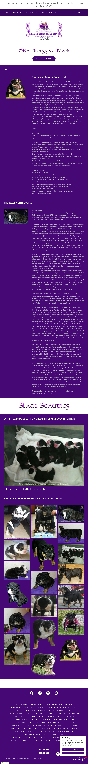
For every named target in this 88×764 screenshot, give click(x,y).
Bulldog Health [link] (18, 725)
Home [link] (6, 12)
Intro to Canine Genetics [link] (65, 728)
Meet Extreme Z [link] (33, 722)
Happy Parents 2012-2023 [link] (25, 716)
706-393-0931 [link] (44, 753)
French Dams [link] (19, 722)
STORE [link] (43, 743)
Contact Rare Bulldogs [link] (32, 704)
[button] (19, 13)
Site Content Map (44, 59)
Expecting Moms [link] (23, 710)
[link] (82, 12)
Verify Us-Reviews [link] (39, 707)
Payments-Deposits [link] (35, 713)
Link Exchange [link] (55, 707)
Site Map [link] (69, 704)
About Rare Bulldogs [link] (54, 704)
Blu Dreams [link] (47, 734)
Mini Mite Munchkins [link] (67, 725)
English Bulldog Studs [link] (63, 719)
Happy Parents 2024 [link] (65, 716)
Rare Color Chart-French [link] (40, 728)
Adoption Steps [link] (39, 710)
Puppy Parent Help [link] (17, 713)
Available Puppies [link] (71, 707)
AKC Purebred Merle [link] (20, 740)
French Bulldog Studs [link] (41, 719)
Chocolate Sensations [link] (63, 731)
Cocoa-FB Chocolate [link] (30, 734)
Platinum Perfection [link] (46, 737)
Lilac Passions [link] (45, 731)
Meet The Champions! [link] (51, 722)
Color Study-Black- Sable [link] (26, 731)
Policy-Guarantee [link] (71, 713)
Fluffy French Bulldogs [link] (42, 740)
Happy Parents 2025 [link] (46, 716)
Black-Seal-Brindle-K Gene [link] (23, 737)
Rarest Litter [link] (68, 722)
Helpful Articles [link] (22, 719)
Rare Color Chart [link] (19, 728)
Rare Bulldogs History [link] (19, 707)
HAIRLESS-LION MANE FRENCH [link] (59, 710)
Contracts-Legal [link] (53, 713)
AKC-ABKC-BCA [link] (50, 725)
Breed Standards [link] (34, 725)
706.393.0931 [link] (47, 6)
